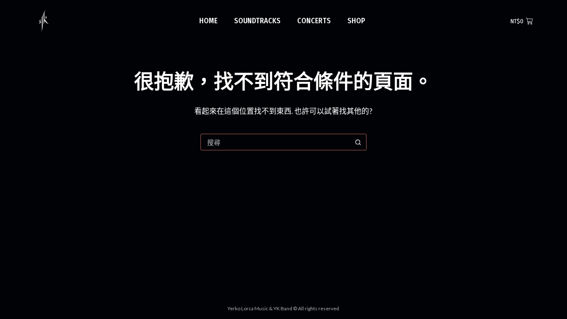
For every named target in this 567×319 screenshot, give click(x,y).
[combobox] (275, 142)
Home (208, 20)
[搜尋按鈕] (358, 142)
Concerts (314, 20)
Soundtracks (257, 20)
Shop (356, 20)
